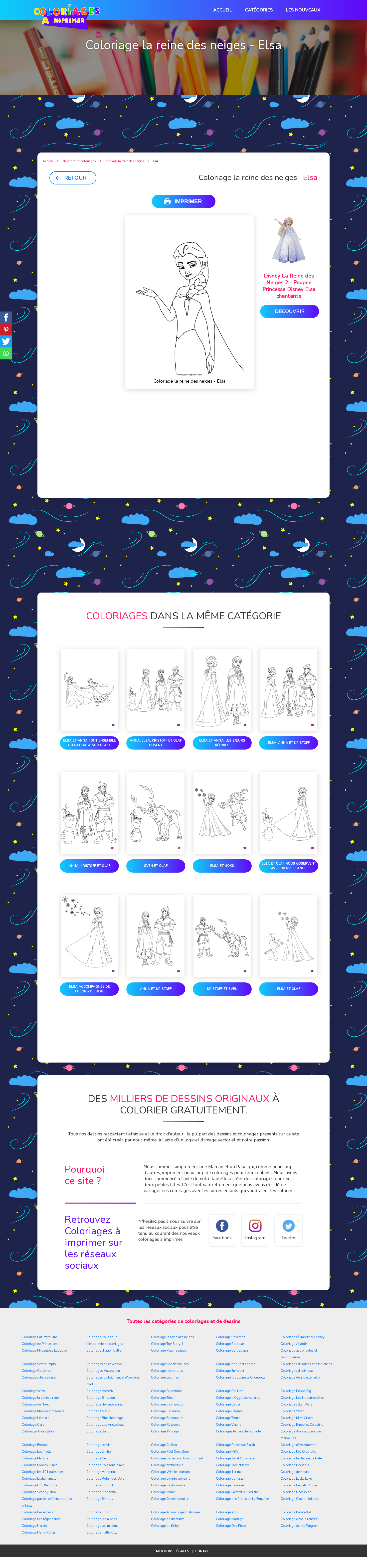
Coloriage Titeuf (163, 1398)
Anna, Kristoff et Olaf (89, 866)
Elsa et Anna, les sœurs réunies (222, 743)
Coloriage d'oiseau (230, 1485)
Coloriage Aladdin (294, 1344)
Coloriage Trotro (228, 1418)
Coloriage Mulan (163, 1492)
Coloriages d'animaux (297, 1371)
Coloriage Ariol (227, 1512)
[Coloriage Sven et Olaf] (155, 814)
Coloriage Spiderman (167, 1391)
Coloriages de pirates (167, 1371)
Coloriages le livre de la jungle (238, 1431)
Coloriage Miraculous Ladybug (44, 1350)
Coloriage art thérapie (167, 1465)
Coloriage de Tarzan (230, 1478)
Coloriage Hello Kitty (101, 1532)
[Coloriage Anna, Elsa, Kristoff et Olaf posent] (155, 691)
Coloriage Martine (35, 1458)
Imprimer (188, 201)
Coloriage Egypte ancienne (170, 1478)
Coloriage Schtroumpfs (39, 1364)
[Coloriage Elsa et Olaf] (288, 937)
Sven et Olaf (156, 866)
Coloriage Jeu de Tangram (300, 1526)
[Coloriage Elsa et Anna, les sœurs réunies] (222, 691)
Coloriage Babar (228, 1404)
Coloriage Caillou (164, 1445)
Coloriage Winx (33, 1391)
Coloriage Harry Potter (38, 1532)
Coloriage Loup (97, 1512)
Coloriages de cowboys (104, 1364)
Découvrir (290, 311)
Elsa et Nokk (222, 866)
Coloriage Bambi (98, 1431)
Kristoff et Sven (222, 989)
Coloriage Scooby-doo (39, 1492)
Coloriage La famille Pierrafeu (238, 1492)
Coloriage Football (36, 1445)
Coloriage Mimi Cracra (297, 1418)
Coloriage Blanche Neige (104, 1418)
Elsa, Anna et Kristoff (289, 743)
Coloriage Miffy (227, 1451)
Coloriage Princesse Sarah (235, 1445)
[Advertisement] (183, 105)
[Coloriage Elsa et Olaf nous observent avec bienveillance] (288, 814)
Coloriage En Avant (230, 1371)
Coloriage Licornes (165, 1377)
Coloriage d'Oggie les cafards (238, 1398)
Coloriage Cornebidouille (169, 1499)
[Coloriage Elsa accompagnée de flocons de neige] (89, 937)
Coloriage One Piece (231, 1526)
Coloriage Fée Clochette (298, 1451)
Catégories (259, 10)
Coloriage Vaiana (228, 1424)
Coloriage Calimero (165, 1411)
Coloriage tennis (98, 1445)
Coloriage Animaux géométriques (175, 1512)
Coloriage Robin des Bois (105, 1478)
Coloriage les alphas (101, 1519)
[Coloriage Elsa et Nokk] (222, 814)
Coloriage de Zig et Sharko (300, 1377)
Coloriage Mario (98, 1411)
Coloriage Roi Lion (229, 1391)
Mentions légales (172, 1551)
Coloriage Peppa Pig (296, 1391)
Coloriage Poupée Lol (102, 1337)
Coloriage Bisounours (167, 1418)
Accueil (222, 10)
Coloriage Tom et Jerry (232, 1465)
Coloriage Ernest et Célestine (302, 1424)
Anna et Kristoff (156, 989)
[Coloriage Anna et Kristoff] (155, 937)
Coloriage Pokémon (230, 1337)
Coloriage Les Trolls (37, 1451)
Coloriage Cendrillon (101, 1458)
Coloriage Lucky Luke (296, 1478)
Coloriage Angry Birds (38, 1431)
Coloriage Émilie (98, 1451)
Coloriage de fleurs (295, 1472)
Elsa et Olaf (288, 989)
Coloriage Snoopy (99, 1499)
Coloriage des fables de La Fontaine (242, 1499)
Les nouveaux (303, 10)
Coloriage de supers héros (235, 1364)
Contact (203, 1551)
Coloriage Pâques (229, 1411)
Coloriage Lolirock (100, 1485)
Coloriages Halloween (103, 1371)
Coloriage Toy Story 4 (167, 1344)
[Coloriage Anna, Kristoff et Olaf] (89, 814)
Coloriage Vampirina (101, 1472)
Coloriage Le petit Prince (299, 1485)
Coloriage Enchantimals (39, 1478)
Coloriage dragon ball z (103, 1350)
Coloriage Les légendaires (41, 1519)
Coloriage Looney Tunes (39, 1465)
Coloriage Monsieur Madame (43, 1411)
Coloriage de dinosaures (104, 1404)
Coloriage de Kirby (165, 1526)
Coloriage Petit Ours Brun (170, 1451)
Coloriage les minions (102, 1526)
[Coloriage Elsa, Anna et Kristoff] (288, 691)
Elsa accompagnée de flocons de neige (89, 989)
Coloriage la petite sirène (40, 1398)
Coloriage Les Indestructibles (302, 1398)
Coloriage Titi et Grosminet (235, 1458)
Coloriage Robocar (230, 1344)
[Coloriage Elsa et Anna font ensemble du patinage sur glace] (89, 691)
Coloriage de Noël (35, 1404)
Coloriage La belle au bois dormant (177, 1458)
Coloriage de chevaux (167, 1404)
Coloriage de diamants (167, 1519)
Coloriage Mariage (229, 1519)
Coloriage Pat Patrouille (39, 1337)
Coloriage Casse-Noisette (300, 1499)
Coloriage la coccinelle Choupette (240, 1377)
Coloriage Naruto (34, 1526)
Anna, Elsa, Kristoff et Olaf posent (156, 743)
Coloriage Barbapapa (232, 1350)
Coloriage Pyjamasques (168, 1350)
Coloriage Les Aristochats (105, 1424)
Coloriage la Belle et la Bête (301, 1458)
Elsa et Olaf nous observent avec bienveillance (288, 866)
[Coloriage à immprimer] (67, 18)
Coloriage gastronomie (168, 1485)
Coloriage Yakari (293, 1411)
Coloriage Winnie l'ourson (170, 1472)
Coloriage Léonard (35, 1418)
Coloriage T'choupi (165, 1431)
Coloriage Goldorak (36, 1371)
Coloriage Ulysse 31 (296, 1465)
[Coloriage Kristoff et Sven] (222, 937)
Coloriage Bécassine (296, 1492)
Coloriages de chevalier (39, 1377)
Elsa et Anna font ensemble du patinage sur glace (89, 743)
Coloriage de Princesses (40, 1344)
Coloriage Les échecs (37, 1512)
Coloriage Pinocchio (101, 1492)
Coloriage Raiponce (165, 1424)
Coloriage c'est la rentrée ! (300, 1519)
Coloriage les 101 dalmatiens (43, 1472)
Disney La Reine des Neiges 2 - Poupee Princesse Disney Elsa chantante (289, 286)
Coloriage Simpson (100, 1398)
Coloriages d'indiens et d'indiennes (306, 1364)
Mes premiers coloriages (104, 1344)
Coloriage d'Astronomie (298, 1445)
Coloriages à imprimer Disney (303, 1337)
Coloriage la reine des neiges (172, 1337)
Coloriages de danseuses (170, 1364)
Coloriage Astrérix (100, 1391)
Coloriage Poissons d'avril (106, 1465)
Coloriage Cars (33, 1424)
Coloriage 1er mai (229, 1472)
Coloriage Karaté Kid (296, 1512)
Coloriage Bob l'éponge (39, 1485)
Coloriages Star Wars (297, 1404)
